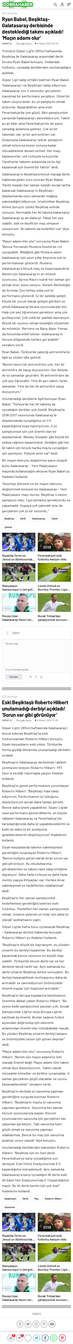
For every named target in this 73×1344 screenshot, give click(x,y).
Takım (54, 518)
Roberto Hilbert (53, 1198)
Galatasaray (38, 518)
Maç (36, 1198)
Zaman (8, 527)
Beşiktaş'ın (10, 1198)
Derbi (23, 518)
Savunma (9, 1207)
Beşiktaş (9, 518)
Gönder (13, 677)
